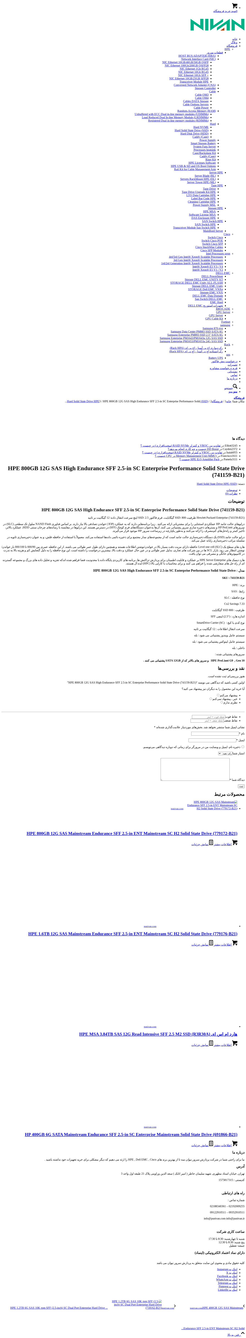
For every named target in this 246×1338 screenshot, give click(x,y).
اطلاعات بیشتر (223, 844)
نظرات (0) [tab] (231, 493)
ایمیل (240, 740)
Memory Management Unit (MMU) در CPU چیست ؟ (186, 455)
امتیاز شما (238, 753)
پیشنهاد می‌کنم (228, 695)
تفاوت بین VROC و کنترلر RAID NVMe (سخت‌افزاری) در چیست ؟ (180, 445)
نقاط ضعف (230, 720)
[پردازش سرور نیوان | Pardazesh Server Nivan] (218, 32)
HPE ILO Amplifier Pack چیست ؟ (199, 459)
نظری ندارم (230, 702)
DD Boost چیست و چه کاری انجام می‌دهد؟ (193, 449)
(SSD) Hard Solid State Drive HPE (217, 483)
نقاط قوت (231, 716)
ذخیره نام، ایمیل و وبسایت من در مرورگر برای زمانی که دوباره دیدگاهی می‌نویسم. (191, 747)
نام (242, 733)
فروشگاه (239, 397)
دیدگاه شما (237, 779)
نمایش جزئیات (200, 844)
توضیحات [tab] (231, 490)
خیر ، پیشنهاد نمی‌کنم (225, 698)
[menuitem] (119, 39)
